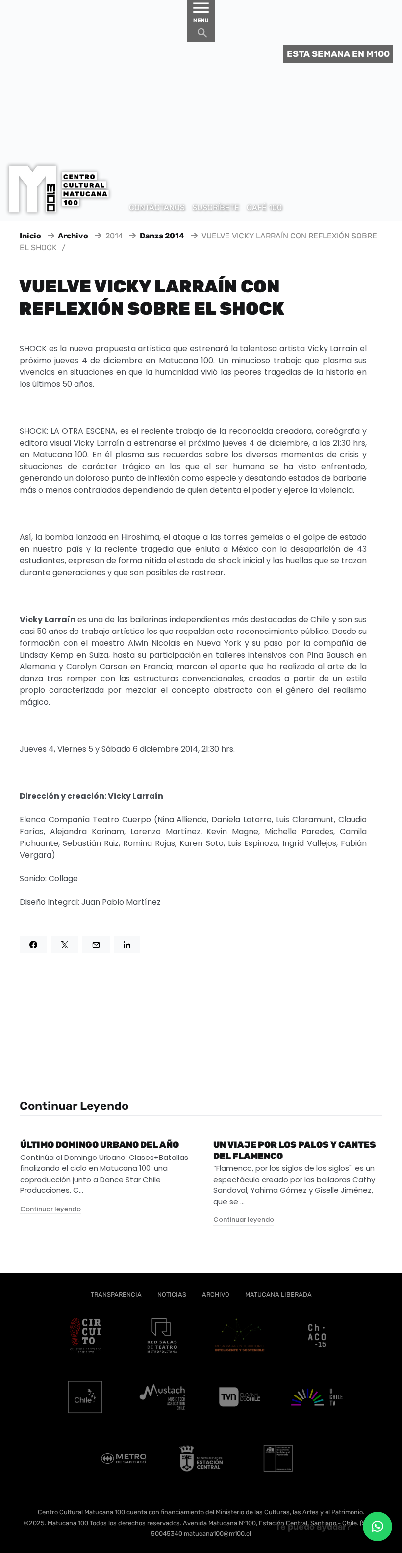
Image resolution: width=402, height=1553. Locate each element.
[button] (377, 1526)
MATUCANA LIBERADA (278, 1294)
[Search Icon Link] (202, 35)
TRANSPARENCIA (116, 1294)
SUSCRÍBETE (215, 207)
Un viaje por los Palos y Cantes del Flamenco (294, 1150)
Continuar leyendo (50, 1208)
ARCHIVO (215, 1294)
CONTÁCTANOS (157, 207)
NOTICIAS (171, 1294)
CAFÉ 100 (264, 207)
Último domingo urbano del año (99, 1144)
